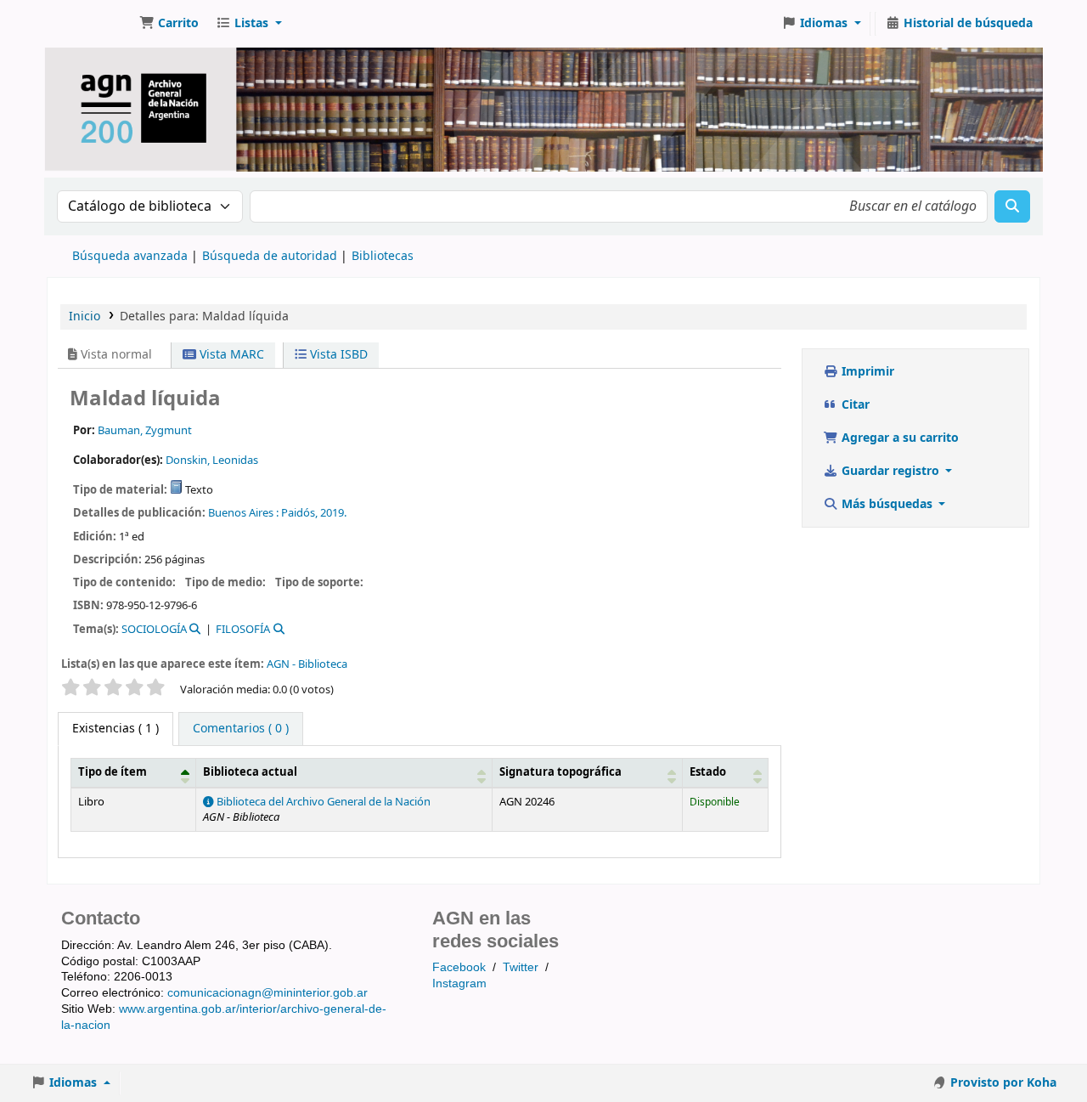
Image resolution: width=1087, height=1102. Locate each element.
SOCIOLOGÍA (154, 629)
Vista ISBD (337, 355)
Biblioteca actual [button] (250, 772)
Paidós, (299, 513)
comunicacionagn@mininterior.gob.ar (267, 992)
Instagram (459, 983)
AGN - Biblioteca (307, 664)
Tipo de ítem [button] (112, 772)
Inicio (84, 316)
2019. (333, 513)
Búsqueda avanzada (130, 256)
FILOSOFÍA (243, 629)
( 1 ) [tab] (115, 728)
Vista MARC (230, 355)
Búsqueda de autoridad (269, 256)
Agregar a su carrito (898, 438)
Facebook (459, 967)
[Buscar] (1012, 206)
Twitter (520, 967)
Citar (854, 405)
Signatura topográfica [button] (560, 772)
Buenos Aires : (243, 513)
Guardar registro (890, 471)
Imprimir (866, 372)
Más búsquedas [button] (887, 504)
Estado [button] (708, 772)
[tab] (240, 729)
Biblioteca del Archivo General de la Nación (322, 802)
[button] (169, 24)
